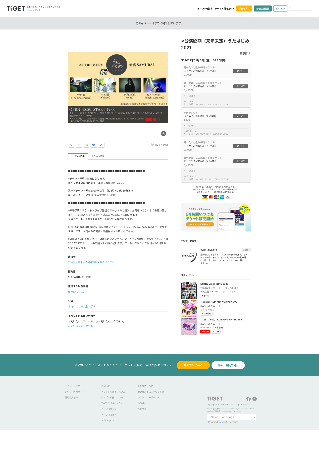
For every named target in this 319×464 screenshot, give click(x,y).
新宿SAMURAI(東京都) (81, 306)
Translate (233, 422)
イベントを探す (205, 8)
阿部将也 (92, 262)
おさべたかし (107, 262)
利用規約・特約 (145, 386)
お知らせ (105, 386)
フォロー (246, 250)
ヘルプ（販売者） (110, 414)
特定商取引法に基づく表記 (151, 391)
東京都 (244, 53)
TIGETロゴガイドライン (113, 403)
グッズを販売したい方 (112, 397)
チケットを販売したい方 (113, 391)
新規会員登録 (262, 8)
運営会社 (142, 403)
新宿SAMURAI (76, 291)
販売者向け (244, 8)
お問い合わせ (107, 420)
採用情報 (142, 409)
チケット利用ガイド (224, 8)
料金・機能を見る (228, 365)
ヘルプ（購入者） (110, 409)
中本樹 (81, 262)
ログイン (280, 8)
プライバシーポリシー (149, 397)
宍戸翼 (72, 262)
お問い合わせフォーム (80, 325)
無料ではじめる (193, 365)
